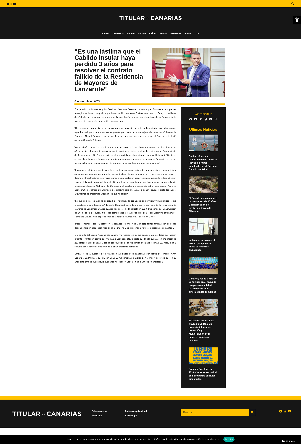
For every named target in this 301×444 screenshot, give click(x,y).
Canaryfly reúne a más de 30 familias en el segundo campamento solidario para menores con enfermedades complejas (203, 285)
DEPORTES (131, 33)
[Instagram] (11, 4)
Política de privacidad (136, 411)
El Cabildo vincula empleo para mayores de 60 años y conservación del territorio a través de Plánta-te (203, 205)
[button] (297, 20)
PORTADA (105, 33)
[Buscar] (252, 412)
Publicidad (97, 415)
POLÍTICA (152, 33)
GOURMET (188, 33)
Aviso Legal (131, 415)
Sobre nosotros (99, 411)
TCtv (197, 33)
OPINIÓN (163, 33)
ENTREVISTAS (175, 33)
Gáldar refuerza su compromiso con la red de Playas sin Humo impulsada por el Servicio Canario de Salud (203, 163)
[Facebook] (8, 4)
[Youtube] (14, 4)
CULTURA (142, 33)
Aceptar (229, 439)
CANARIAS (117, 33)
